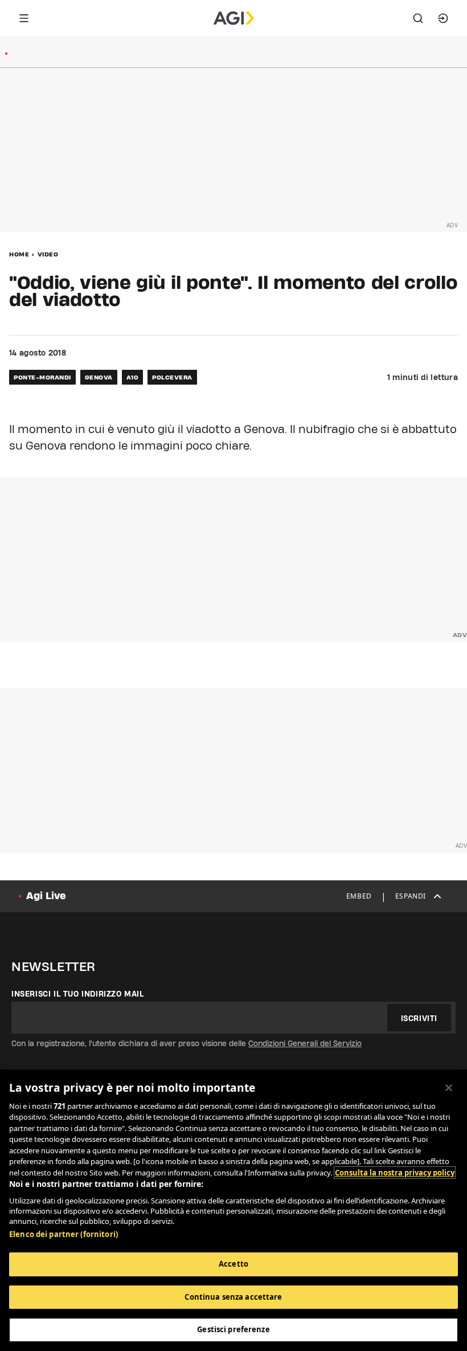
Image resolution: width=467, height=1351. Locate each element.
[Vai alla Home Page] (234, 18)
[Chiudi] (448, 1087)
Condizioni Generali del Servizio (305, 1043)
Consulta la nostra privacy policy (394, 1173)
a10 (132, 377)
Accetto (233, 1264)
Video (48, 254)
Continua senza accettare (233, 1297)
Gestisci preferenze (233, 1329)
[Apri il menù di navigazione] (24, 18)
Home (19, 254)
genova (99, 377)
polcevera (172, 377)
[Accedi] (443, 18)
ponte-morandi (42, 377)
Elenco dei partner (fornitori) (63, 1234)
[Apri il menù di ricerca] (418, 18)
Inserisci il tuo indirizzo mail (77, 993)
